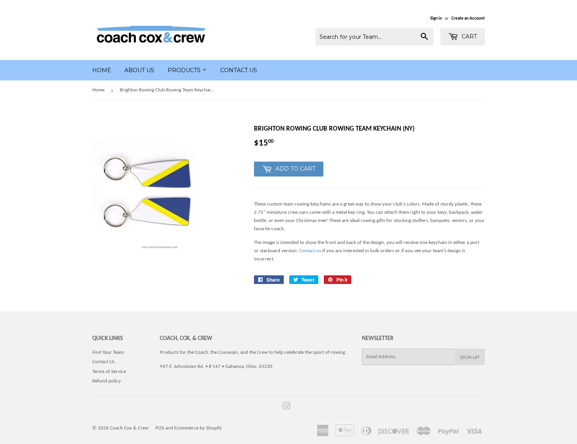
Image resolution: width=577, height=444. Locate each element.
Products (185, 70)
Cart (468, 36)
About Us (139, 70)
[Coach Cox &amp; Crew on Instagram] (286, 407)
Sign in (436, 18)
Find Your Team (108, 352)
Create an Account (468, 18)
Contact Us (238, 70)
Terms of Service (109, 371)
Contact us (310, 250)
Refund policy (106, 381)
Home (101, 70)
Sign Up (470, 357)
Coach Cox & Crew (129, 428)
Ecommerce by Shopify (198, 428)
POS (159, 428)
